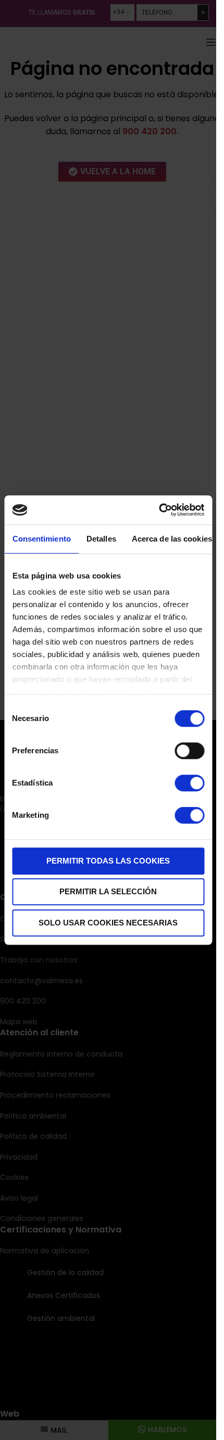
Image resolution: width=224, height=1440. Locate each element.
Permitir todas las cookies (108, 860)
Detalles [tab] (101, 538)
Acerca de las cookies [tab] (171, 538)
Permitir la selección (108, 891)
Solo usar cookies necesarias (108, 922)
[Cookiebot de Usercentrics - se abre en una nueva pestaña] (158, 510)
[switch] (189, 750)
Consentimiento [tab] (41, 538)
